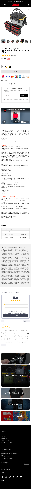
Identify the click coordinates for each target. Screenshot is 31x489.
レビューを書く (15, 316)
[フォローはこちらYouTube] (13, 477)
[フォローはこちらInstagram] (10, 477)
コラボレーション (4, 433)
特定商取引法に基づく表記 (6, 442)
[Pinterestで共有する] (12, 84)
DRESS (2, 46)
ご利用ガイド (4, 436)
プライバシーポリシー (5, 440)
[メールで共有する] (14, 84)
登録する (22, 95)
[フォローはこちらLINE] (21, 477)
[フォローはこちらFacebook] (2, 477)
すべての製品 (4, 431)
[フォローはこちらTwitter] (6, 477)
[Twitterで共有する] (9, 84)
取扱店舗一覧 (4, 438)
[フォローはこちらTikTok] (17, 477)
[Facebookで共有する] (7, 84)
